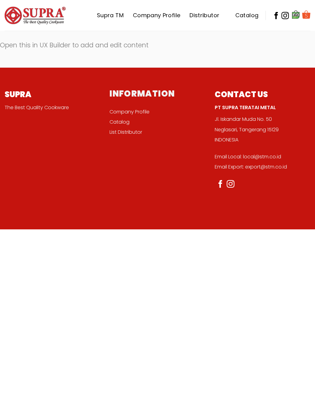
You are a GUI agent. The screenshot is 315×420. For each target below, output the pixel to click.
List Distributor (126, 132)
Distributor (204, 15)
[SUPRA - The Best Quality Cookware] (35, 15)
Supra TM (110, 15)
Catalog (247, 15)
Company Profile (156, 15)
